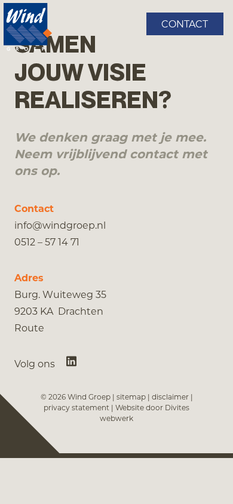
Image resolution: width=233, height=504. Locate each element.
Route (29, 327)
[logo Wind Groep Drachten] (28, 27)
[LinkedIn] (71, 361)
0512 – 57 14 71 (46, 241)
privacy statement (76, 407)
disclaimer (170, 396)
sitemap (131, 396)
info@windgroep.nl (60, 225)
